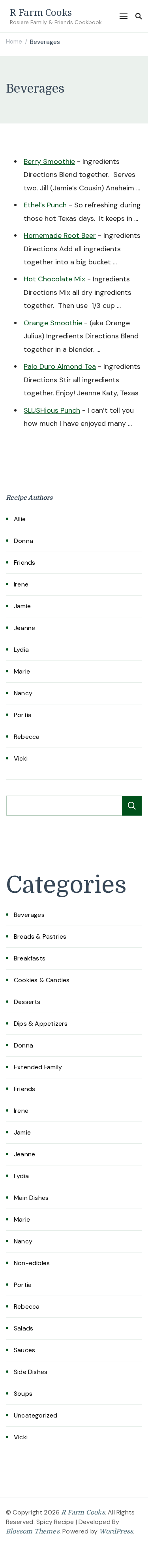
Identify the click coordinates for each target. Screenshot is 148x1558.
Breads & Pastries (40, 936)
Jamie (22, 606)
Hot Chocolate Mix (54, 279)
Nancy (23, 693)
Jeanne (24, 628)
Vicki (21, 758)
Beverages (29, 915)
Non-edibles (32, 1263)
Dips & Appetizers (40, 1023)
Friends (24, 562)
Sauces (24, 1350)
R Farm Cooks (41, 12)
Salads (23, 1328)
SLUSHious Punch (52, 410)
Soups (23, 1393)
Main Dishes (31, 1198)
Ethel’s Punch (45, 205)
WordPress (116, 1531)
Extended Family (38, 1067)
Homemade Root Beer (60, 235)
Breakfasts (29, 958)
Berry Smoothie (49, 161)
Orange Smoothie (53, 323)
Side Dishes (30, 1372)
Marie (22, 671)
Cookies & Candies (41, 980)
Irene (21, 584)
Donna (23, 541)
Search (132, 806)
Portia (23, 715)
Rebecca (26, 737)
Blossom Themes (33, 1531)
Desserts (27, 1002)
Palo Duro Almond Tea (60, 366)
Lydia (21, 649)
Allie (20, 519)
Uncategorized (36, 1415)
